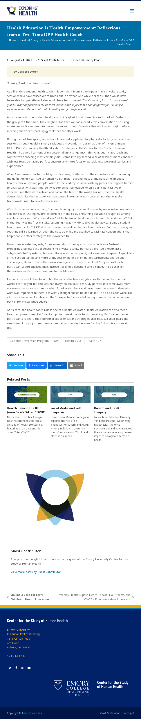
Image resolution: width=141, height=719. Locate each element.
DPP (56, 340)
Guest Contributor (52, 60)
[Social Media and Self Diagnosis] (70, 394)
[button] (132, 11)
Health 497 (93, 340)
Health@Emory (83, 60)
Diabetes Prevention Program (29, 340)
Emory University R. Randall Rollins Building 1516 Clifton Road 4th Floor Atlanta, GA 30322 (23, 638)
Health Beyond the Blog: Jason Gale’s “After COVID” (26, 410)
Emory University (32, 713)
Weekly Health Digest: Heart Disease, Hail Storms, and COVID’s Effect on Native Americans (94, 597)
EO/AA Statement (109, 713)
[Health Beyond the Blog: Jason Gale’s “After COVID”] (27, 394)
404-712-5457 (16, 655)
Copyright (128, 713)
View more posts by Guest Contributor (36, 572)
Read (97, 60)
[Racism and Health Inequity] (114, 394)
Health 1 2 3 (73, 340)
